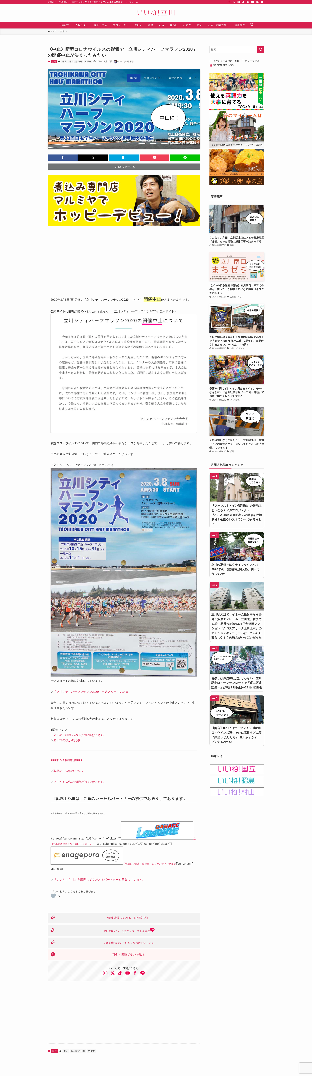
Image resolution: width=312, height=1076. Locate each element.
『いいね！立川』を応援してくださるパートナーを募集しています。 (99, 879)
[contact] (262, 2)
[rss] (257, 2)
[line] (248, 2)
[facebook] (229, 2)
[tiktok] (243, 2)
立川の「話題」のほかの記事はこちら (78, 735)
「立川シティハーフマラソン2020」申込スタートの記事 (90, 691)
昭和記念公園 (76, 61)
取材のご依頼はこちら (68, 770)
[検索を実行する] (260, 49)
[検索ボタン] (252, 25)
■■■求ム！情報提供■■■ (67, 760)
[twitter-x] (233, 2)
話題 (54, 61)
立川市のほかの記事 (66, 740)
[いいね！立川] (156, 12)
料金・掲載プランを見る (128, 954)
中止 (64, 61)
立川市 (88, 61)
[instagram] (238, 2)
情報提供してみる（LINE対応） (128, 917)
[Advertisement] (124, 258)
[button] (63, 157)
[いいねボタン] (53, 896)
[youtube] (252, 2)
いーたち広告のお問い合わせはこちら (78, 781)
